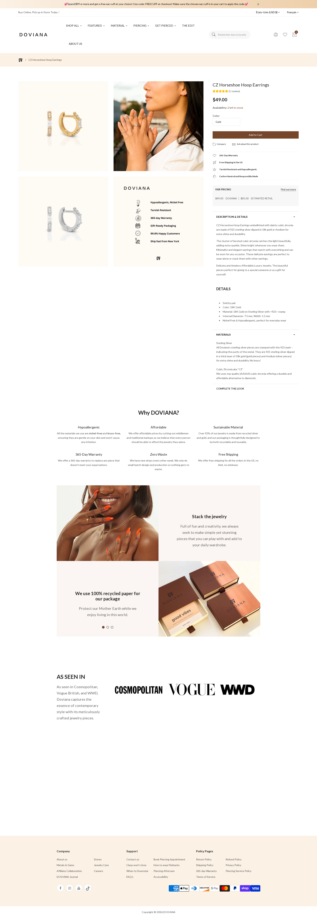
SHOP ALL (72, 25)
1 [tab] (103, 627)
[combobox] (229, 35)
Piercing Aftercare (164, 870)
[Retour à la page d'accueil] (20, 60)
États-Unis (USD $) (267, 12)
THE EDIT (188, 25)
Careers (98, 870)
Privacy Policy (233, 865)
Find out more (288, 189)
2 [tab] (107, 627)
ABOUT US (75, 43)
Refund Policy (233, 859)
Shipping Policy (204, 865)
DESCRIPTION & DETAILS (231, 217)
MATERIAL (118, 25)
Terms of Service (205, 876)
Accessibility (161, 876)
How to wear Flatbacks (167, 865)
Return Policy (204, 859)
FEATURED (95, 25)
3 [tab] (112, 627)
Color (216, 115)
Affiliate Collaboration (69, 870)
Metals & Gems (65, 865)
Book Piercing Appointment (169, 859)
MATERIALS (223, 334)
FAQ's (129, 876)
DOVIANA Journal (67, 876)
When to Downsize (137, 870)
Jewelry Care (101, 865)
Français (292, 12)
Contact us (132, 859)
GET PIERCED (164, 25)
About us (62, 859)
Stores (98, 859)
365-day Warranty (206, 870)
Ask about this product (247, 144)
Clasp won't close (136, 865)
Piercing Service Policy (238, 870)
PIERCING (140, 25)
